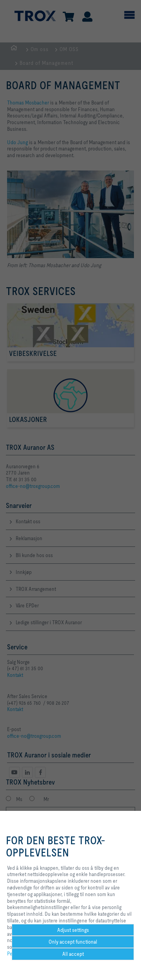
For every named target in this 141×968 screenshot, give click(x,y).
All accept (73, 954)
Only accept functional (73, 942)
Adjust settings (73, 930)
